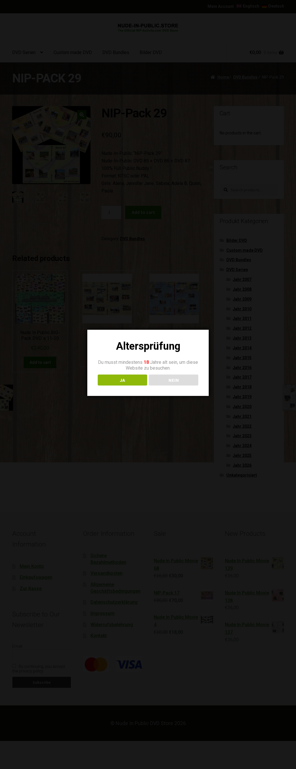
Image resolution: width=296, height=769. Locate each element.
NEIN (174, 380)
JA (122, 380)
